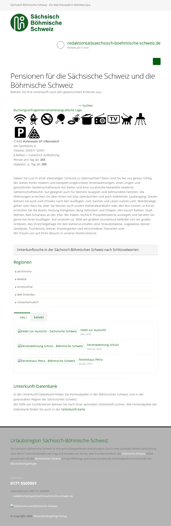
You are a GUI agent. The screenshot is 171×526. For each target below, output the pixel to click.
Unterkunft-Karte (73, 409)
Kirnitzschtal (25, 287)
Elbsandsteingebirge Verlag (50, 516)
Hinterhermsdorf (27, 302)
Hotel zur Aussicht (93, 330)
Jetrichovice (24, 271)
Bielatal (21, 279)
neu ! (23, 317)
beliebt (39, 317)
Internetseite (47, 110)
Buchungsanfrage (26, 110)
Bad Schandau (26, 294)
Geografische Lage (69, 110)
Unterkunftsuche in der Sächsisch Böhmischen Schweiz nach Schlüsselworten (78, 249)
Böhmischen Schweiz (48, 458)
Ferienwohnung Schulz (103, 345)
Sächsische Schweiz (134, 453)
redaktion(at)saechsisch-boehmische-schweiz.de (114, 43)
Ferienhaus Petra (91, 359)
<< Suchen (85, 105)
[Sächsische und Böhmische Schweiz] (38, 23)
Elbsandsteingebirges (23, 463)
